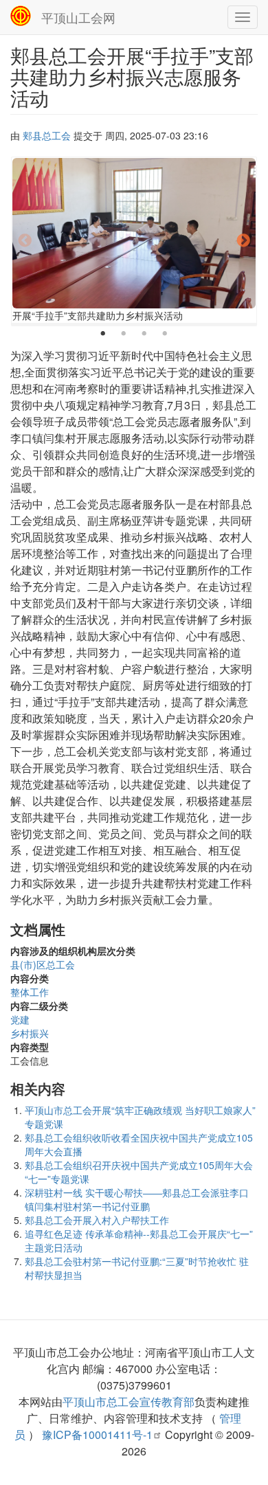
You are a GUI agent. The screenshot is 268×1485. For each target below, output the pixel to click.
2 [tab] (124, 334)
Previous (24, 241)
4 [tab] (165, 334)
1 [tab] (103, 334)
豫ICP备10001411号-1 (97, 1434)
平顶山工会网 (78, 17)
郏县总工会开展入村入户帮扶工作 (97, 1220)
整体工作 (29, 992)
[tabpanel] (134, 241)
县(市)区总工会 (42, 964)
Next (243, 241)
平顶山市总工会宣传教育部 (128, 1401)
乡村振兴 (29, 1033)
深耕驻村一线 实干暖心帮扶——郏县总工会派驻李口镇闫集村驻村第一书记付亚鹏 (137, 1199)
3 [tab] (144, 334)
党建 (20, 1019)
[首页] (20, 15)
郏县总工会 (47, 135)
